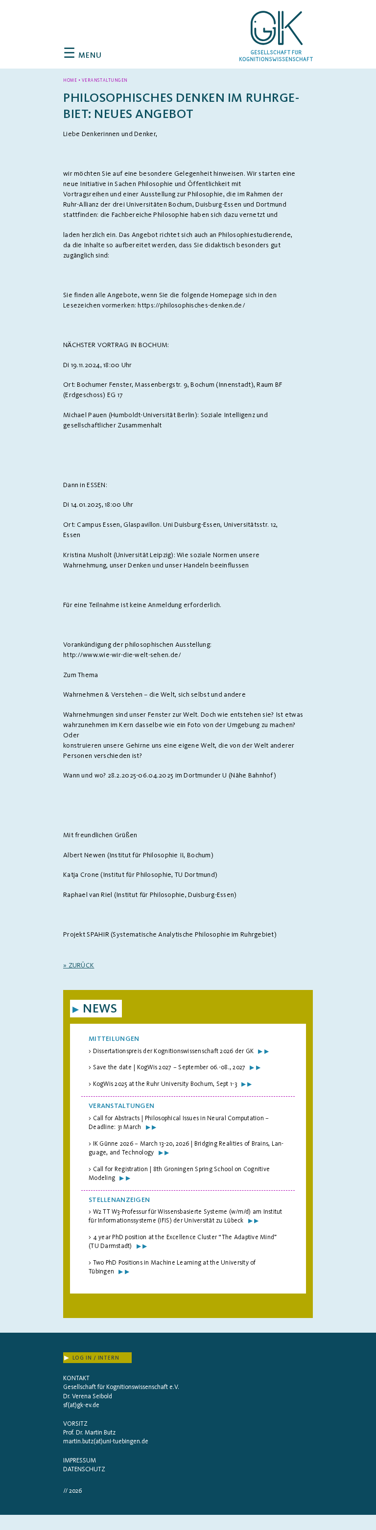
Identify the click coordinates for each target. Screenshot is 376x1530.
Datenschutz (84, 1469)
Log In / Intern (91, 1358)
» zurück (78, 965)
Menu (82, 55)
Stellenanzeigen (119, 1200)
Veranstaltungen (121, 1106)
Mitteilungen (114, 1039)
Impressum (79, 1460)
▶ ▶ (263, 1051)
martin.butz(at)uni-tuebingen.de (105, 1441)
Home (70, 80)
